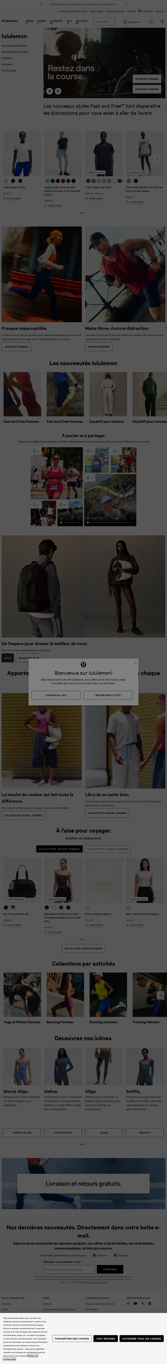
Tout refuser (105, 1338)
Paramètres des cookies (72, 1338)
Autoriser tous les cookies (141, 1338)
